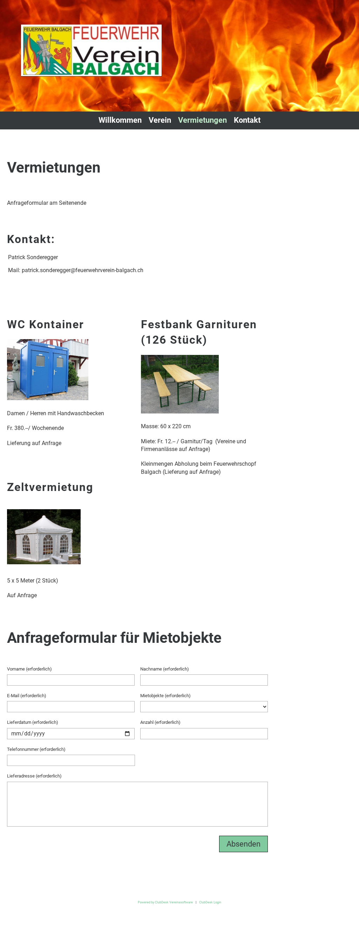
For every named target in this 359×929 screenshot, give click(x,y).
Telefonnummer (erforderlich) (36, 749)
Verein (160, 120)
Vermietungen (202, 120)
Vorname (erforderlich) (29, 669)
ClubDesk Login (210, 902)
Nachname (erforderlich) (164, 669)
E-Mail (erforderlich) (26, 695)
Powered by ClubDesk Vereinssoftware (165, 902)
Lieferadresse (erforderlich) (34, 776)
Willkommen (120, 120)
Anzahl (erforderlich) (160, 722)
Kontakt (247, 120)
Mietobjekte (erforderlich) (165, 695)
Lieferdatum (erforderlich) (32, 722)
